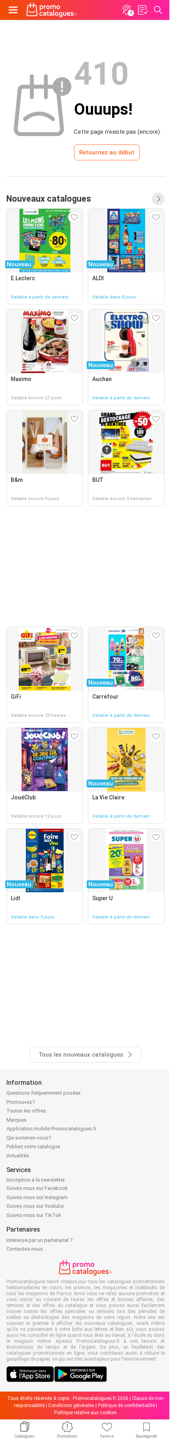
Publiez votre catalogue (33, 1146)
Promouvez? (20, 1102)
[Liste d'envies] (142, 10)
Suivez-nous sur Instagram (37, 1197)
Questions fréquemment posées (43, 1093)
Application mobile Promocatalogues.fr (51, 1129)
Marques (16, 1120)
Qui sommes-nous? (28, 1138)
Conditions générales (71, 1405)
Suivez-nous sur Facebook (37, 1188)
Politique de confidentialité (126, 1405)
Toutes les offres (26, 1111)
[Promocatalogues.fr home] (51, 9)
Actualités (17, 1156)
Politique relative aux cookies (85, 1412)
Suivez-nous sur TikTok (33, 1215)
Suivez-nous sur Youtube (35, 1206)
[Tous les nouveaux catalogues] (158, 199)
